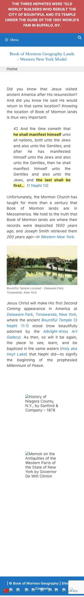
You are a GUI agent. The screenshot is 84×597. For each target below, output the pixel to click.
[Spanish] (74, 590)
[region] (42, 420)
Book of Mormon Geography (36, 583)
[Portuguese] (58, 590)
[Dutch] (12, 590)
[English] (20, 590)
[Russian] (66, 590)
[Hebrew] (44, 590)
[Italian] (51, 590)
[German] (36, 590)
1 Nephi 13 (37, 185)
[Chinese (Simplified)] (6, 590)
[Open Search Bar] (79, 37)
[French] (28, 590)
